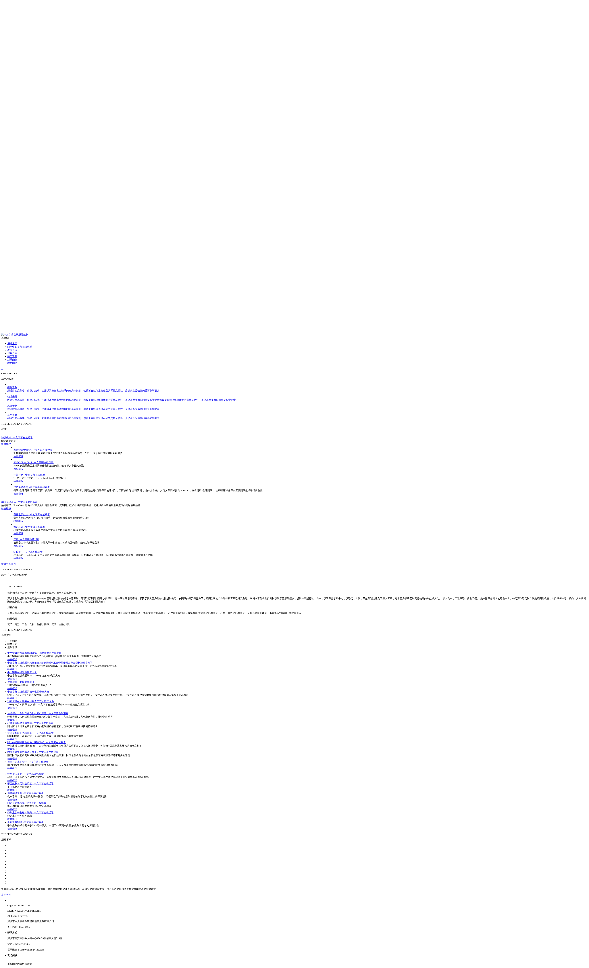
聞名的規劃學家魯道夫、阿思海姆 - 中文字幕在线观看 (36, 742)
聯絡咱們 (12, 363)
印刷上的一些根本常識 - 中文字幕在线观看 (30, 812)
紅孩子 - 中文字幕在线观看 (27, 551)
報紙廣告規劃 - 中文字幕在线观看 (25, 774)
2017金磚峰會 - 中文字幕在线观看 (31, 487)
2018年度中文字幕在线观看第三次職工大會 (30, 701)
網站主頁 (12, 343)
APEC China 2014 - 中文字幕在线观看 (33, 462)
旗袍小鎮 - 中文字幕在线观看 (29, 527)
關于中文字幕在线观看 (19, 346)
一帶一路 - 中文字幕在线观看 (29, 474)
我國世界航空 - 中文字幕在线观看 (31, 514)
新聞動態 (12, 359)
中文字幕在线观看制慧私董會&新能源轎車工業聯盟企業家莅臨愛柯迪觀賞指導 (50, 662)
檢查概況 (6, 444)
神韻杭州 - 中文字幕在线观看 (17, 437)
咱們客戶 (12, 356)
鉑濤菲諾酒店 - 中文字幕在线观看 (19, 502)
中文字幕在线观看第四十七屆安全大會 (28, 691)
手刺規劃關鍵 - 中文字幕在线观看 (25, 822)
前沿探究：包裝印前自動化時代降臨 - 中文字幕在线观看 (37, 713)
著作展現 (12, 350)
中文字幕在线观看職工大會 (22, 672)
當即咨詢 (6, 894)
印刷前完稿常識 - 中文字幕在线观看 (26, 803)
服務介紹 (12, 353)
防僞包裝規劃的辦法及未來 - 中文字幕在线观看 (32, 752)
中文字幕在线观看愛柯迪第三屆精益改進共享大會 (34, 653)
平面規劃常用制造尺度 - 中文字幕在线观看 (30, 783)
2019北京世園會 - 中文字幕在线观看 (32, 450)
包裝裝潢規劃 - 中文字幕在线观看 (25, 793)
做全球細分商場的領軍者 (20, 682)
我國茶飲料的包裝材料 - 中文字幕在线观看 (30, 723)
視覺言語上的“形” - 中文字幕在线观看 (27, 761)
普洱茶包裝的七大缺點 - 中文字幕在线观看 (30, 732)
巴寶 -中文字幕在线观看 (26, 539)
